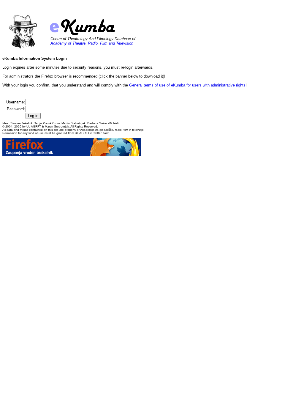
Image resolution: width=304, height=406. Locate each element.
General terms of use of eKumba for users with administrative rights (187, 85)
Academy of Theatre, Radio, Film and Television (91, 43)
